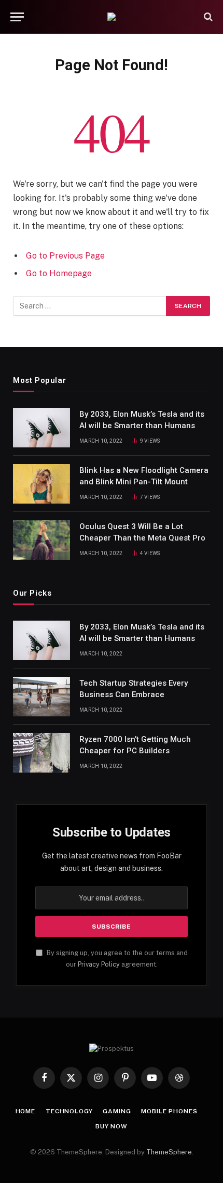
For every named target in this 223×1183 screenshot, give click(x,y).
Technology (69, 1111)
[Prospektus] (111, 16)
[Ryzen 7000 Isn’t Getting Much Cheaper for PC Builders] (41, 753)
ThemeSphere (169, 1152)
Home (25, 1111)
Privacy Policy (99, 964)
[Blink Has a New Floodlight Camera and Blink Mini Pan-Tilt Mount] (41, 484)
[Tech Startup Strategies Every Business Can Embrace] (41, 696)
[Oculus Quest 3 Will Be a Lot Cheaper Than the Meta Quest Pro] (41, 540)
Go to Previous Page (65, 256)
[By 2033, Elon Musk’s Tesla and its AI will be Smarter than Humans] (41, 427)
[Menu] (17, 17)
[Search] (207, 17)
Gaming (117, 1111)
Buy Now (111, 1126)
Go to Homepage (59, 273)
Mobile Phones (169, 1111)
